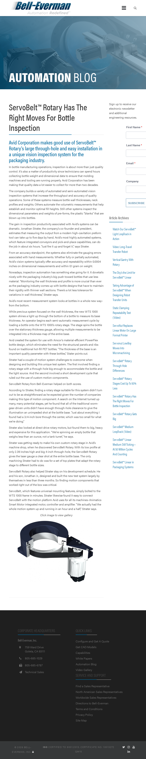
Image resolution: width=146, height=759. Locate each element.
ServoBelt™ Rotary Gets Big (125, 416)
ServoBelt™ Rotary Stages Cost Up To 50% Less (124, 383)
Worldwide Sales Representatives (96, 697)
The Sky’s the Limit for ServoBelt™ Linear (124, 274)
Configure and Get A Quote (92, 641)
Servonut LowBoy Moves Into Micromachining (122, 348)
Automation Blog (86, 664)
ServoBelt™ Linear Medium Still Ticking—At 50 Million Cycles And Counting (124, 446)
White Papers (84, 658)
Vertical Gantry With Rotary (123, 262)
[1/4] (56, 551)
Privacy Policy (84, 715)
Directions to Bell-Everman (92, 703)
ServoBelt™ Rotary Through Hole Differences (122, 366)
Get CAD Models (86, 647)
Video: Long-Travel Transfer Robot (122, 249)
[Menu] (118, 8)
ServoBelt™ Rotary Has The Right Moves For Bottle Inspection (124, 401)
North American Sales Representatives (99, 692)
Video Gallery (84, 670)
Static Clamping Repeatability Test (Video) (122, 312)
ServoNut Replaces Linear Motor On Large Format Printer (124, 330)
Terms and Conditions (89, 709)
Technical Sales (34, 672)
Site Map (81, 720)
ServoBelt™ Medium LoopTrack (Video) (123, 429)
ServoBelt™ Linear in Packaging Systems (123, 464)
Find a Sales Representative (93, 686)
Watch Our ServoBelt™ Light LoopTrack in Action (124, 234)
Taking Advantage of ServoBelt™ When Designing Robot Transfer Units (123, 292)
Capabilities (83, 653)
